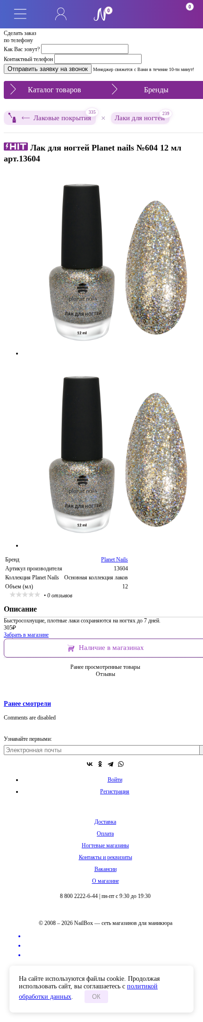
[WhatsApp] (121, 764)
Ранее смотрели (27, 703)
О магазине (105, 881)
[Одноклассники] (100, 764)
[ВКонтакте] (89, 764)
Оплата (105, 833)
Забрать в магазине (26, 634)
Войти (115, 779)
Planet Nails (114, 559)
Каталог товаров (54, 90)
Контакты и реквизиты (105, 857)
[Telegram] (110, 764)
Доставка (105, 821)
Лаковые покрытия (65, 116)
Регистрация (114, 791)
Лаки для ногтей (142, 117)
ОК (96, 996)
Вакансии (105, 869)
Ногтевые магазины (105, 845)
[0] (142, 14)
